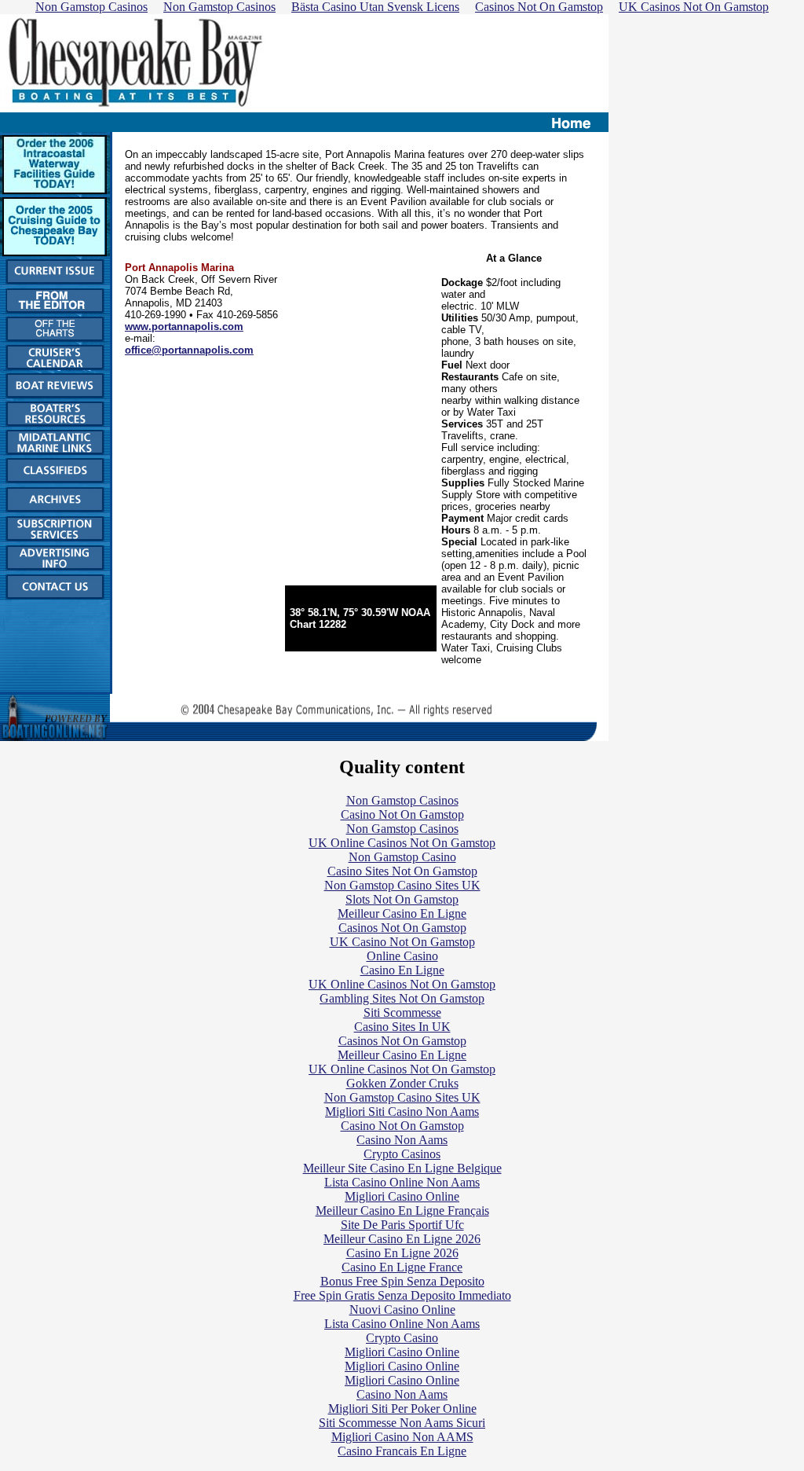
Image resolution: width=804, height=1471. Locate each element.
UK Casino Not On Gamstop (402, 941)
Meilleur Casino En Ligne (402, 913)
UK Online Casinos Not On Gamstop (402, 842)
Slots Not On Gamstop (402, 899)
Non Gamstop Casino (402, 857)
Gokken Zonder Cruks (402, 1083)
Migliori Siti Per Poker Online (402, 1408)
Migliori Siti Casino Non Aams (402, 1111)
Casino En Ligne (402, 970)
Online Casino (402, 956)
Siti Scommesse (402, 1012)
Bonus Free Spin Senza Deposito (402, 1281)
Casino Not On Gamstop (402, 814)
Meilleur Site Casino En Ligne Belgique (402, 1168)
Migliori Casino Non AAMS (402, 1436)
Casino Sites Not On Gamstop (402, 871)
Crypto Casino (402, 1337)
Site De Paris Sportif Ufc (402, 1224)
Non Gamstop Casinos (402, 800)
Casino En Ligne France (402, 1267)
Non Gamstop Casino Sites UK (402, 885)
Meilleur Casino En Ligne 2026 (402, 1238)
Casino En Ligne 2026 (402, 1253)
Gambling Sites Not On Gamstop (402, 998)
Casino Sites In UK (402, 1026)
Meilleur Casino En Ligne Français (402, 1210)
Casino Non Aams (402, 1139)
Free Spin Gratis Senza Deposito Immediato (402, 1295)
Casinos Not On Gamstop (402, 927)
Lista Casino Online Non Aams (402, 1182)
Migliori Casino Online (402, 1196)
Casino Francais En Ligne (402, 1451)
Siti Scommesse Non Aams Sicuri (402, 1422)
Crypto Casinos (402, 1154)
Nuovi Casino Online (402, 1309)
